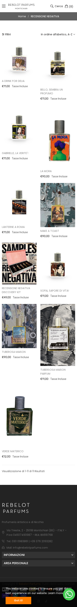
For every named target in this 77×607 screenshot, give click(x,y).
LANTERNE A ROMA (13, 227)
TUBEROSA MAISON (14, 352)
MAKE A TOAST (49, 231)
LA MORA (46, 171)
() (71, 6)
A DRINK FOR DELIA (13, 81)
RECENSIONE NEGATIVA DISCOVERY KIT (16, 290)
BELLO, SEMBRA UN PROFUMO (51, 91)
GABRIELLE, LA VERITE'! (15, 153)
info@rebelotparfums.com (30, 548)
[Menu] (4, 6)
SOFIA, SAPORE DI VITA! (54, 291)
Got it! (18, 600)
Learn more (55, 593)
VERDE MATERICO (13, 451)
